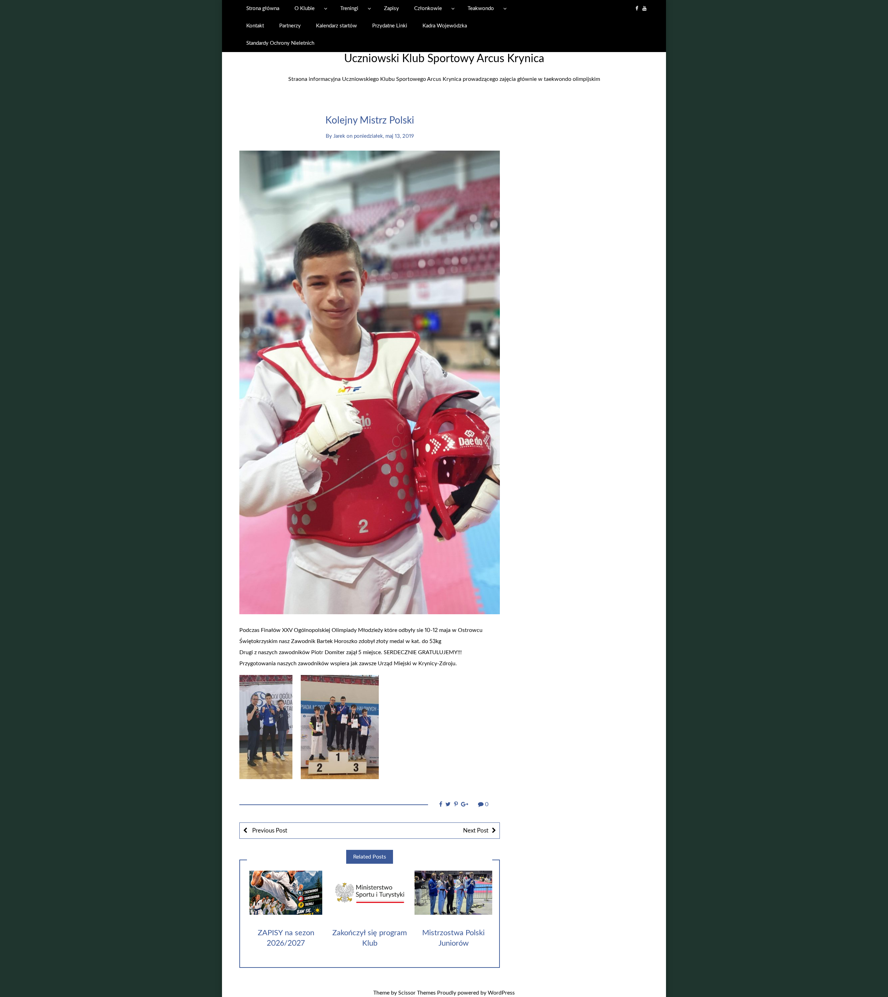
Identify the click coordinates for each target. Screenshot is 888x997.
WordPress (501, 993)
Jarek (339, 136)
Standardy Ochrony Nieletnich (280, 43)
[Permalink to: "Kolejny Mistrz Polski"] (369, 382)
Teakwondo (481, 8)
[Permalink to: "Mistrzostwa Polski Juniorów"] (453, 892)
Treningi (349, 8)
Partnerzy (290, 25)
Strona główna (262, 8)
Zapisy (391, 8)
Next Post (475, 831)
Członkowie (428, 8)
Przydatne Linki (389, 25)
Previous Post (269, 831)
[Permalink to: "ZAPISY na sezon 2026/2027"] (286, 892)
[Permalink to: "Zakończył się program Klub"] (369, 892)
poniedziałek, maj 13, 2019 (384, 136)
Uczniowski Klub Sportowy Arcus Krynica (444, 58)
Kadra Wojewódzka (444, 25)
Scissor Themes (417, 993)
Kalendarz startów (336, 25)
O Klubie (304, 8)
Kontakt (255, 25)
